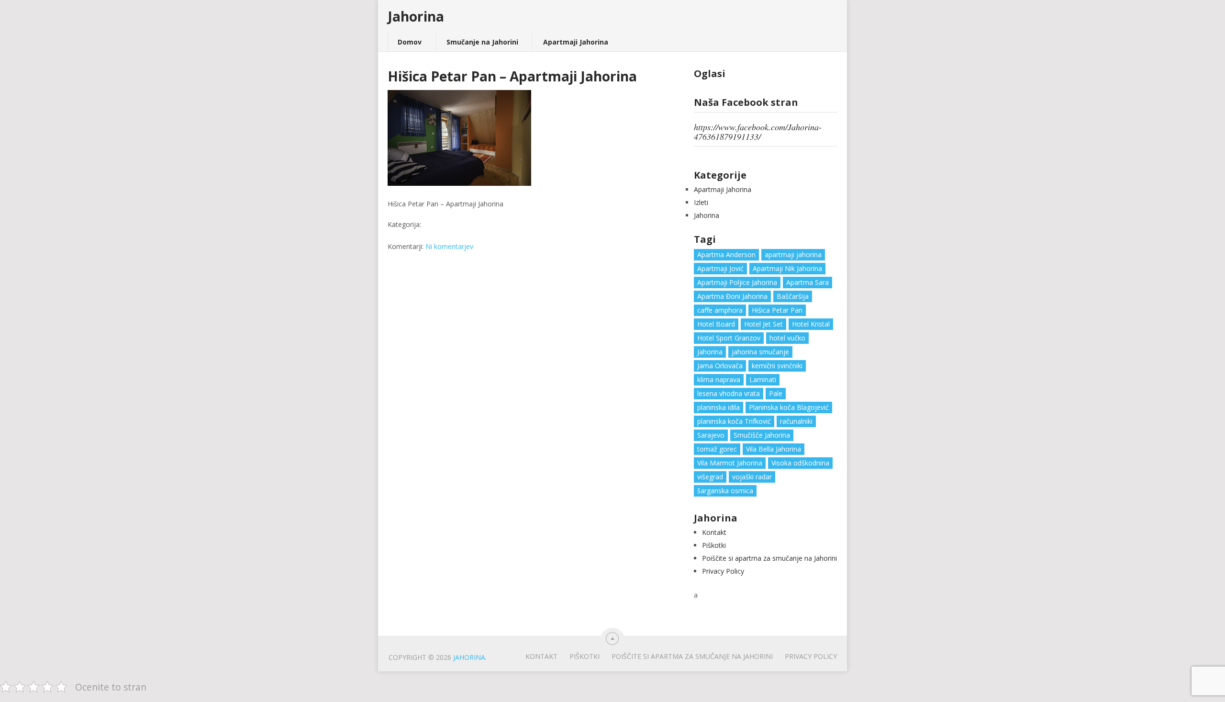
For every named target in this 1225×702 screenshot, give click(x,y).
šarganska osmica (725, 490)
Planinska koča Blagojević (789, 407)
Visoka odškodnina (800, 462)
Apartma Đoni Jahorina (732, 296)
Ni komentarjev (449, 246)
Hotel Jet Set (763, 323)
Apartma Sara (807, 282)
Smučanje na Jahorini (482, 41)
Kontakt (714, 532)
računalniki (796, 421)
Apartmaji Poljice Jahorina (737, 282)
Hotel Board (716, 323)
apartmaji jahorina (793, 254)
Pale (775, 393)
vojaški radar (752, 476)
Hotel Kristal (811, 323)
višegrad (710, 476)
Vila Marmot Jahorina (729, 462)
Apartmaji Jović (720, 268)
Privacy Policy (723, 571)
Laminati (762, 379)
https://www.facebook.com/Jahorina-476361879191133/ (758, 131)
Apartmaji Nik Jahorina (787, 268)
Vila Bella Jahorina (773, 448)
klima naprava (718, 379)
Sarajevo (710, 435)
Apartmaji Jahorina (575, 41)
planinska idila (718, 407)
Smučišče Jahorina (762, 435)
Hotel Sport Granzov (728, 337)
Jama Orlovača (720, 365)
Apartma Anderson (726, 254)
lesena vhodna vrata (728, 393)
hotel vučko (787, 337)
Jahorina (416, 16)
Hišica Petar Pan (777, 310)
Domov (410, 41)
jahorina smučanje (760, 351)
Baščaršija (793, 296)
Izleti (701, 202)
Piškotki (714, 545)
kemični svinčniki (777, 365)
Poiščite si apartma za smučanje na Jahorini (769, 558)
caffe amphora (720, 310)
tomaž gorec (717, 448)
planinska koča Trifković (734, 421)
